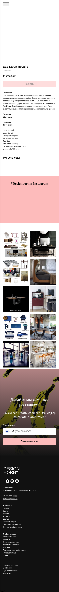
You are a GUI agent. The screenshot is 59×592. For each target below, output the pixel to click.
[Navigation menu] (6, 4)
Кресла (6, 514)
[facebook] (7, 482)
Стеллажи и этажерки (12, 524)
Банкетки (6, 539)
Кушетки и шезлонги (11, 545)
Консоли (6, 548)
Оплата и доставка (10, 565)
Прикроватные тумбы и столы (15, 550)
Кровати (6, 516)
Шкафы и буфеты (10, 522)
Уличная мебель (9, 553)
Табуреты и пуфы (10, 537)
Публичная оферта (10, 571)
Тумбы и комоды (9, 534)
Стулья (6, 519)
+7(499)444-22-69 (10, 496)
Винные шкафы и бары (12, 527)
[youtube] (17, 482)
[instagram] (12, 482)
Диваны (6, 508)
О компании (7, 568)
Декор (5, 556)
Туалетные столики (11, 542)
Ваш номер (9, 425)
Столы (5, 511)
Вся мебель (7, 506)
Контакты (7, 573)
